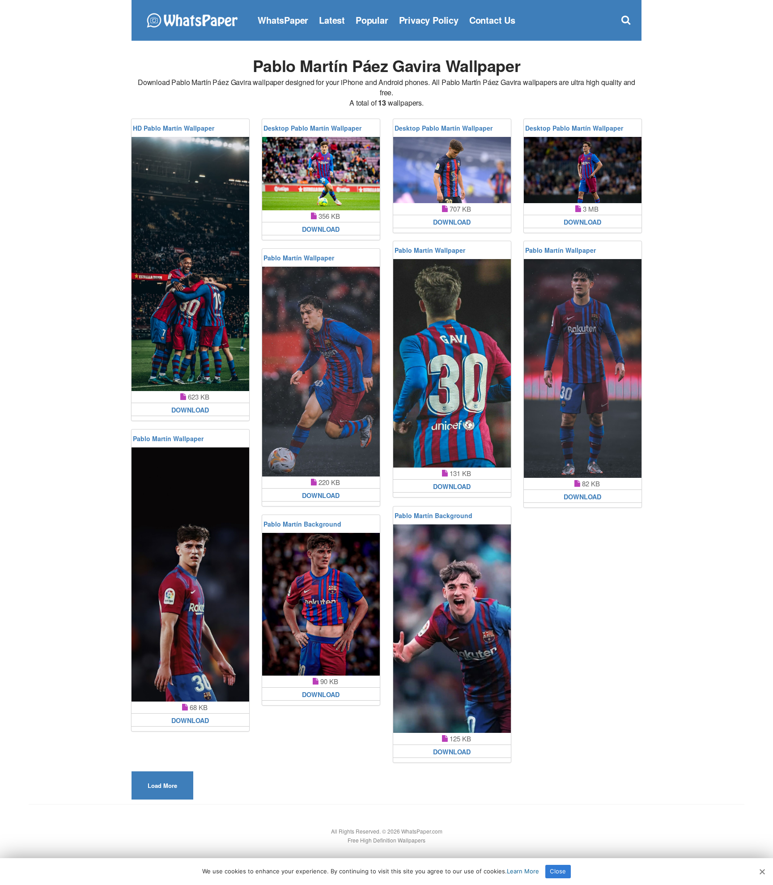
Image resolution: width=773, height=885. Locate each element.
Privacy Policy (429, 19)
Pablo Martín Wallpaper (430, 250)
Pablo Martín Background (433, 515)
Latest (332, 19)
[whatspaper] (192, 19)
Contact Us (492, 19)
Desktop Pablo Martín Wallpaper (312, 127)
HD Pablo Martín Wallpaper (173, 127)
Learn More (523, 871)
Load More (162, 785)
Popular (372, 19)
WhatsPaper (283, 19)
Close (558, 871)
